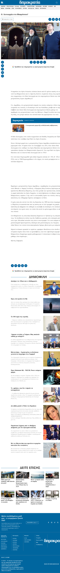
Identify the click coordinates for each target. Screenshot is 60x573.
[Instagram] (51, 522)
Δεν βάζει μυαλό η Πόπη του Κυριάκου (23, 406)
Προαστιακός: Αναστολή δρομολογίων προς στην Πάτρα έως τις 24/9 (22, 483)
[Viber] (56, 19)
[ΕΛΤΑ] (7, 474)
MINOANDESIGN (54, 564)
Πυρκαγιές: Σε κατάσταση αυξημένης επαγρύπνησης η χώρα (50, 483)
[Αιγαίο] (37, 474)
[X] (53, 19)
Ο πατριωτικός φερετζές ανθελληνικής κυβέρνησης (42, 125)
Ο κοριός (38, 538)
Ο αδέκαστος (39, 544)
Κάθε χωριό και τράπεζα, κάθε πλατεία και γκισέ (7, 481)
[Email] (2, 76)
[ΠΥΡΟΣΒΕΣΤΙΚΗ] (52, 474)
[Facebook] (49, 19)
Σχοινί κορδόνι (39, 540)
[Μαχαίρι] (22, 494)
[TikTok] (54, 522)
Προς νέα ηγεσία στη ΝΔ (19, 299)
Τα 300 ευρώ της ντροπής (19, 317)
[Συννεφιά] (37, 494)
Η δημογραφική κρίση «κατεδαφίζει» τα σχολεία (7, 500)
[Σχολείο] (7, 494)
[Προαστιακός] (22, 474)
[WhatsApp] (2, 72)
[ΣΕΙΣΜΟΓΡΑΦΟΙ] (52, 494)
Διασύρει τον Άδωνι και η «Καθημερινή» (24, 281)
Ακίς (37, 542)
